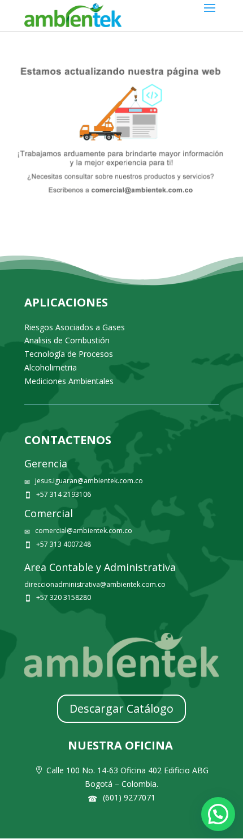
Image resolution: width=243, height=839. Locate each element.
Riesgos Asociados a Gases (74, 327)
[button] (218, 814)
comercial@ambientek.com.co (83, 530)
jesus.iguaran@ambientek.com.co (89, 480)
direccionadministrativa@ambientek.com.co (95, 584)
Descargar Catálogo (121, 708)
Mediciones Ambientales (69, 381)
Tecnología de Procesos (68, 353)
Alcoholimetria (50, 367)
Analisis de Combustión (67, 340)
